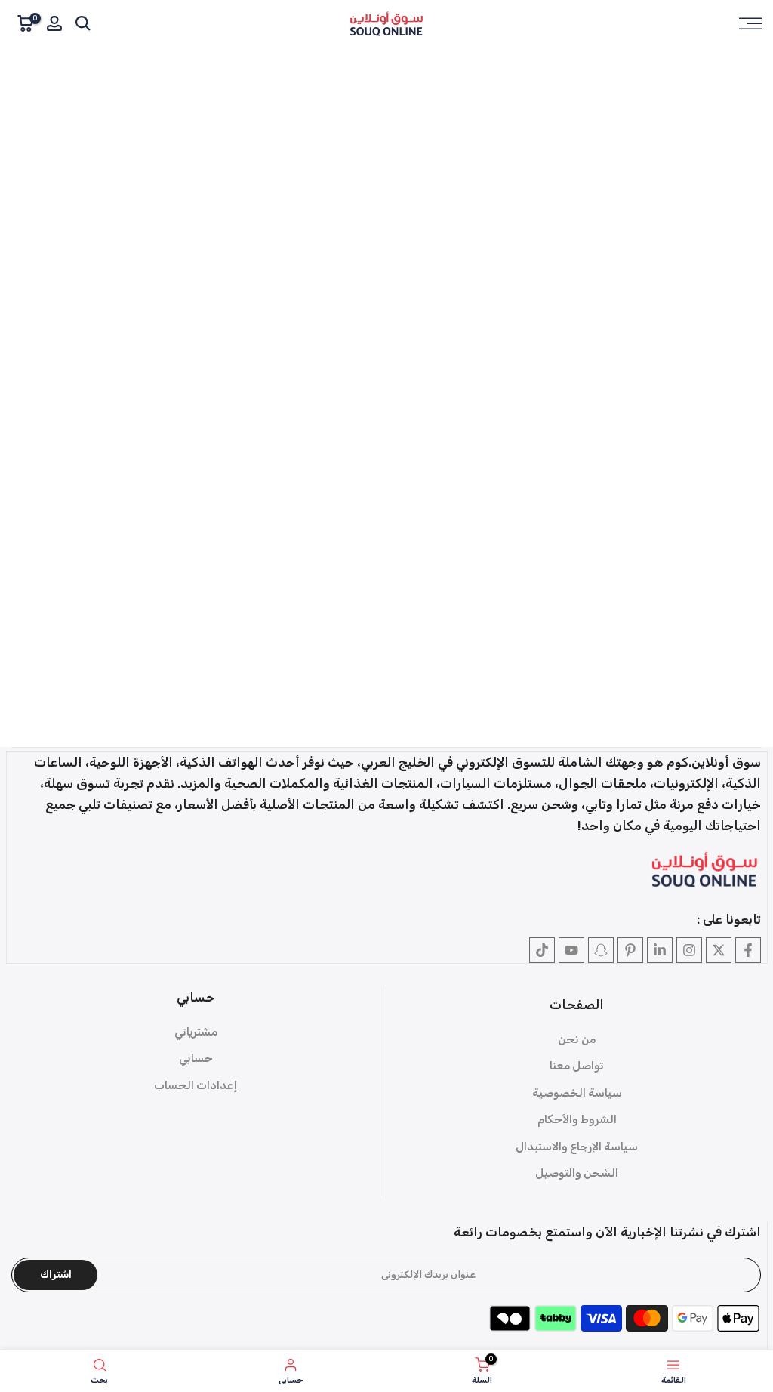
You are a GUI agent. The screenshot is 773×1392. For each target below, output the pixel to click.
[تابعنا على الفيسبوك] (748, 950)
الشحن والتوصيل (576, 1173)
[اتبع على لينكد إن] (660, 950)
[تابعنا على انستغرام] (689, 950)
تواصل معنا (577, 1066)
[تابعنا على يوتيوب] (571, 950)
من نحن (577, 1039)
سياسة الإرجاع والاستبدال (577, 1146)
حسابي (196, 1058)
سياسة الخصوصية (577, 1093)
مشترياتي (195, 1032)
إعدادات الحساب (195, 1085)
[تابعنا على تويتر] (718, 950)
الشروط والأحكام (577, 1119)
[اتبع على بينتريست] (630, 950)
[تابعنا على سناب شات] (601, 950)
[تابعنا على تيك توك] (542, 950)
